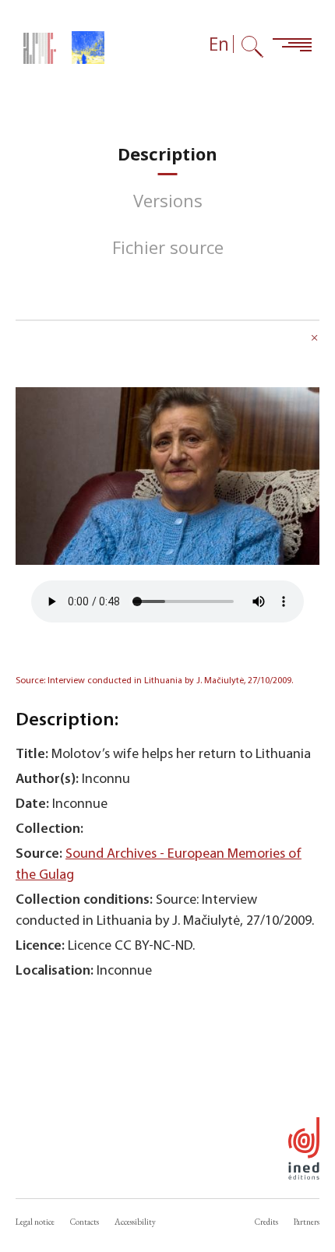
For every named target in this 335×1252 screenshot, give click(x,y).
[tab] (167, 154)
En (219, 44)
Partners (306, 1221)
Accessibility (135, 1221)
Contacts (84, 1221)
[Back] (314, 340)
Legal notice (35, 1221)
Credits (266, 1221)
